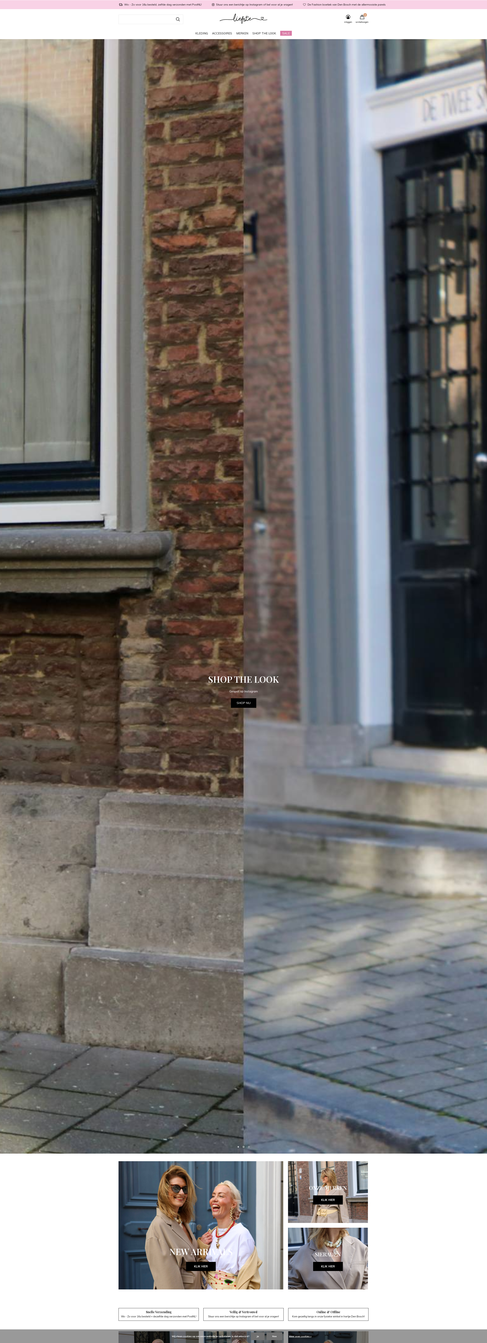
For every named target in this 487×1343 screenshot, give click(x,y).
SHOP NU (244, 703)
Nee (274, 1336)
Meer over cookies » (300, 1336)
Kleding (201, 33)
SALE (286, 33)
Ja (258, 1336)
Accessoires (222, 33)
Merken (242, 33)
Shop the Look (264, 33)
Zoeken (178, 19)
